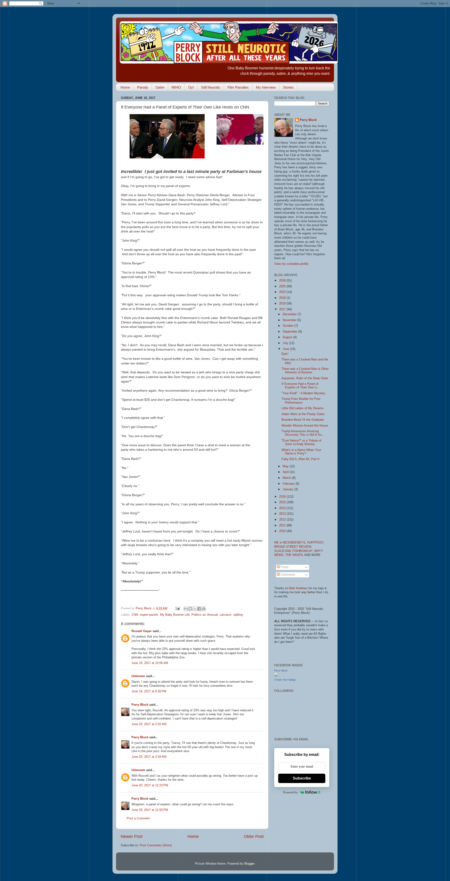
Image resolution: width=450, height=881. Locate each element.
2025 (283, 286)
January (288, 489)
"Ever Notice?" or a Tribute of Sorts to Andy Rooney (301, 442)
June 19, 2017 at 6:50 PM (148, 691)
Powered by (290, 792)
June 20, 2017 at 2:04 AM (148, 756)
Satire (159, 87)
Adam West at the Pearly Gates (303, 414)
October (288, 325)
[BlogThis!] (190, 608)
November (290, 320)
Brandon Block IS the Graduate (302, 419)
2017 (283, 309)
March (287, 478)
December (290, 314)
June (286, 349)
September (290, 331)
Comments (287, 574)
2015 (283, 502)
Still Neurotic (210, 87)
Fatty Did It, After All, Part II (300, 459)
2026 (283, 280)
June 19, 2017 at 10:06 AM (149, 663)
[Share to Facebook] (199, 608)
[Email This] (186, 608)
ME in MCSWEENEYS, (290, 542)
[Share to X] (194, 608)
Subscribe (302, 778)
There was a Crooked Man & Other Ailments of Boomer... (305, 370)
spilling (238, 614)
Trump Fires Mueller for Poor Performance (300, 400)
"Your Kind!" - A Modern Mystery (303, 393)
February (289, 483)
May (286, 466)
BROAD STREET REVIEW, (293, 546)
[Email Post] (177, 608)
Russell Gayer (141, 631)
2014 (283, 508)
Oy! (191, 87)
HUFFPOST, (315, 542)
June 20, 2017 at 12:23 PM (149, 785)
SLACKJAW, (283, 551)
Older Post (254, 836)
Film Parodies (238, 87)
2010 (283, 531)
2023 (283, 292)
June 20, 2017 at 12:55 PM (149, 810)
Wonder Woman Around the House (304, 425)
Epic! (285, 354)
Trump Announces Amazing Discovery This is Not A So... (302, 433)
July (286, 343)
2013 (283, 513)
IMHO (176, 87)
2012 (283, 519)
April (286, 472)
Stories (288, 87)
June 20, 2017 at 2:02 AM (148, 724)
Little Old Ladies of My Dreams (302, 408)
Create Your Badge (285, 679)
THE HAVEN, (294, 555)
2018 (283, 303)
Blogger (249, 863)
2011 (283, 525)
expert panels (149, 614)
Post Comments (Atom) (156, 845)
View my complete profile (291, 264)
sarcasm (225, 614)
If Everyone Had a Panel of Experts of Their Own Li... (300, 385)
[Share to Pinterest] (203, 608)
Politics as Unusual (204, 614)
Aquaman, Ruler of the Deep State (304, 378)
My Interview (266, 87)
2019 (283, 298)
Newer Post (131, 836)
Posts (284, 567)
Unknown (138, 676)
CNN (135, 614)
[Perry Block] (276, 675)
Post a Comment (138, 818)
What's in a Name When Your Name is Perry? (301, 451)
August (288, 337)
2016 (283, 496)
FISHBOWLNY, (303, 551)
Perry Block (139, 704)
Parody (142, 87)
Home (125, 87)
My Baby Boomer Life (175, 614)
